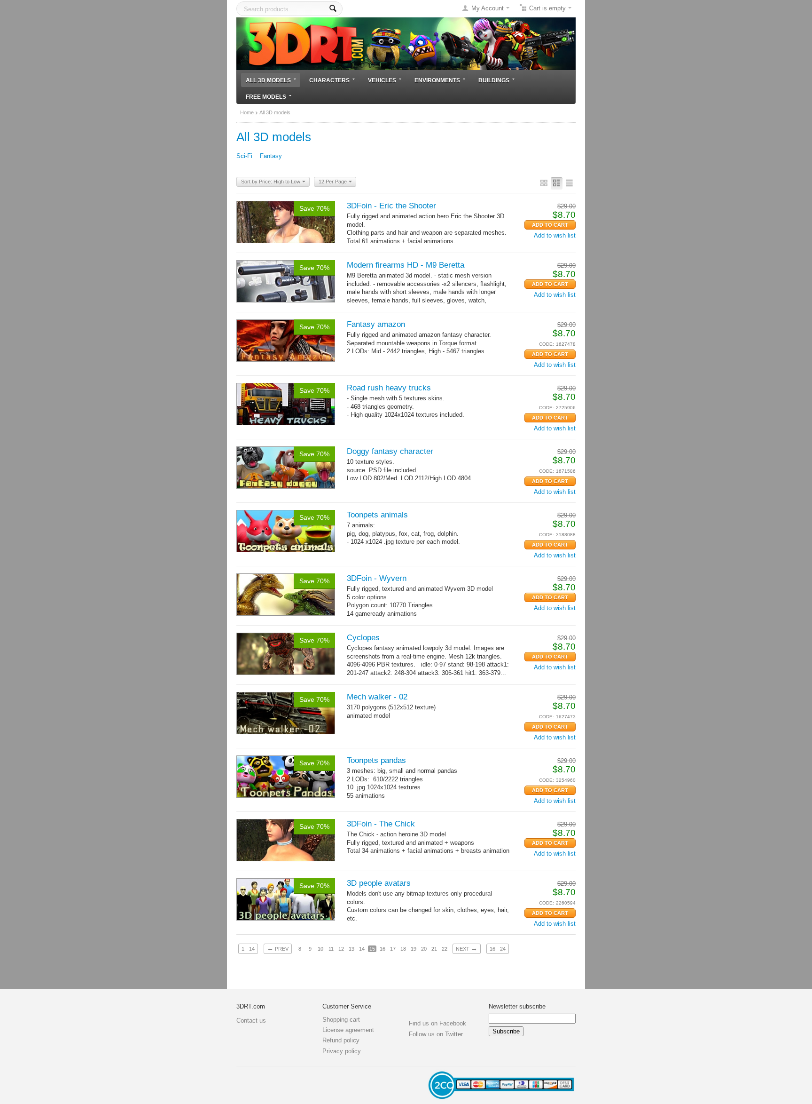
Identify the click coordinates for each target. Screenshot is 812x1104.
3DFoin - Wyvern (376, 578)
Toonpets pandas (376, 760)
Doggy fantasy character (390, 451)
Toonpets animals (377, 514)
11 (331, 949)
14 (362, 949)
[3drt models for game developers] (406, 43)
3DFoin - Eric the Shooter (391, 205)
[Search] (332, 8)
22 (444, 949)
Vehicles (382, 80)
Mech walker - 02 (377, 696)
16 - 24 (498, 949)
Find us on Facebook (437, 1023)
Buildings (493, 80)
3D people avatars (379, 883)
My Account (487, 8)
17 (393, 949)
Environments (437, 80)
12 (341, 949)
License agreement (348, 1029)
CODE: (546, 344)
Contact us (251, 1020)
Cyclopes (363, 637)
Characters (329, 80)
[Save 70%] (285, 221)
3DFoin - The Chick (381, 823)
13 (351, 949)
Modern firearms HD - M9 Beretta (405, 265)
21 (434, 949)
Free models (266, 97)
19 (413, 949)
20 (424, 949)
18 (403, 949)
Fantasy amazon (376, 324)
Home (247, 112)
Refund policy (340, 1040)
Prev (278, 948)
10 (320, 949)
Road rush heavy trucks (389, 387)
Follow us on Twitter (436, 1034)
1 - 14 (248, 949)
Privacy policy (341, 1051)
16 (382, 949)
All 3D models (268, 80)
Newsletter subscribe (517, 1006)
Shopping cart (341, 1019)
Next (466, 948)
